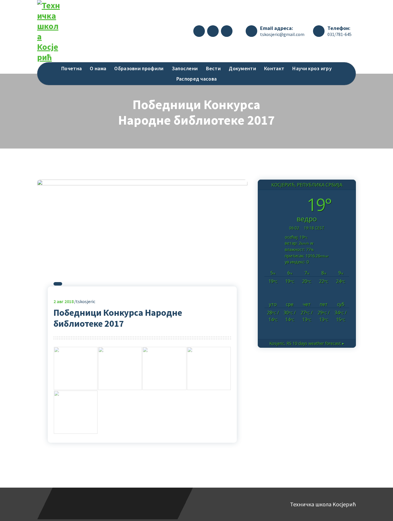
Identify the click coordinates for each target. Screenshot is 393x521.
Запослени (185, 68)
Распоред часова (196, 78)
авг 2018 (64, 301)
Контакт (274, 68)
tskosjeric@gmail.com (282, 34)
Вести (213, 68)
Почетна (71, 68)
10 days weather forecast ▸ (306, 343)
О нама (98, 68)
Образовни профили (138, 68)
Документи (242, 68)
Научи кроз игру (312, 68)
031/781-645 (339, 34)
